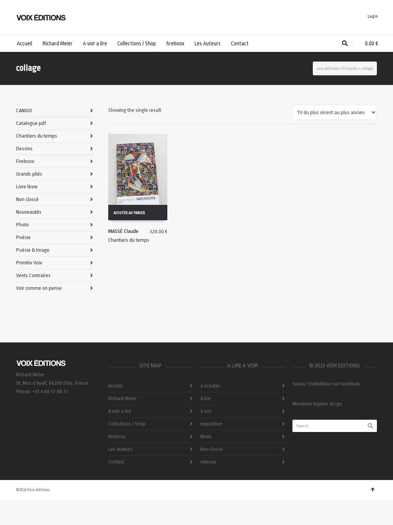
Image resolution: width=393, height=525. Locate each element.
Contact (116, 462)
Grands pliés (29, 174)
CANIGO (24, 110)
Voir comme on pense (39, 288)
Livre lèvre (27, 186)
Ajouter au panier (129, 213)
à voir (206, 411)
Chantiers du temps (128, 240)
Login (373, 16)
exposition (211, 424)
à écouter (210, 386)
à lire (205, 398)
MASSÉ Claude (123, 231)
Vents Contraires (33, 275)
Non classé (27, 199)
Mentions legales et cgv (317, 404)
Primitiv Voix (29, 263)
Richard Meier (122, 398)
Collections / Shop (126, 424)
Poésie (23, 237)
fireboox (116, 436)
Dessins (24, 148)
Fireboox (25, 161)
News (206, 436)
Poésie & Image (33, 250)
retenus (208, 462)
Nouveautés (28, 212)
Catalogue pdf (31, 123)
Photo (22, 225)
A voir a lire (119, 411)
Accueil (115, 386)
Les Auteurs (120, 449)
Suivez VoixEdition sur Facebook (326, 384)
